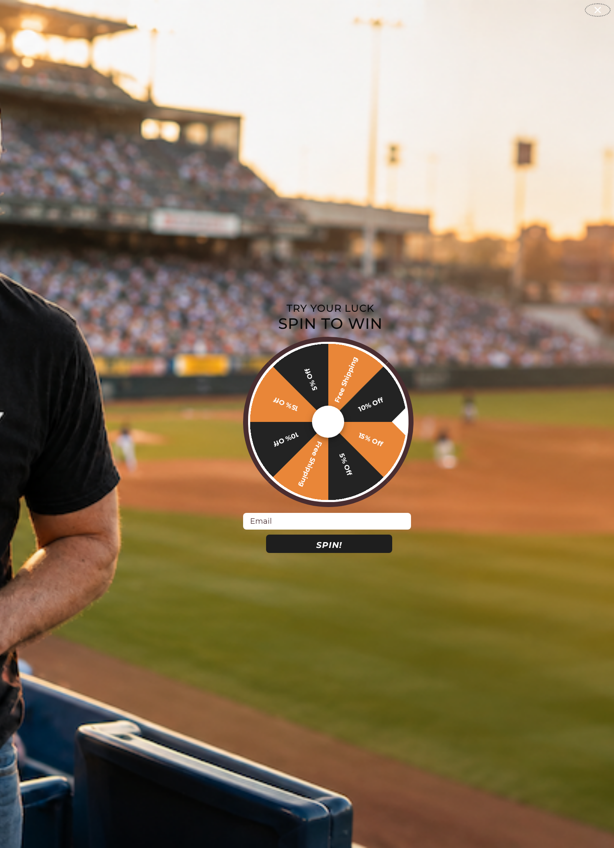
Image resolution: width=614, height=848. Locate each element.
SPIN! (329, 545)
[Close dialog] (598, 10)
